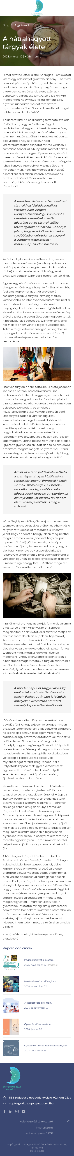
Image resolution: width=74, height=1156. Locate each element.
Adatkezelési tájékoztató (36, 1121)
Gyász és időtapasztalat (38, 1024)
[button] (69, 8)
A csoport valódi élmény (38, 1002)
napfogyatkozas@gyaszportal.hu (31, 1103)
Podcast (52, 964)
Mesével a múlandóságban (40, 981)
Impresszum (44, 1127)
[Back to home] (37, 8)
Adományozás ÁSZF (39, 1133)
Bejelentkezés (37, 1151)
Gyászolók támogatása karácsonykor (45, 1045)
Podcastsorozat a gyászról (39, 959)
